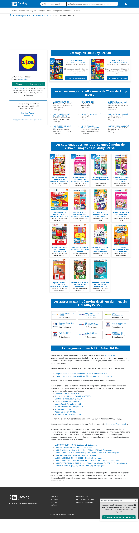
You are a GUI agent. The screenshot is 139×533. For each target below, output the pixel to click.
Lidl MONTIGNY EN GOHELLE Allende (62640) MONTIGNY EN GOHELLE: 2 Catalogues (91, 465)
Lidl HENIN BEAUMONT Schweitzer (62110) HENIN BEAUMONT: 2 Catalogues (87, 455)
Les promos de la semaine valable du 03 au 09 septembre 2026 (81, 376)
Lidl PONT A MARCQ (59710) (118, 128)
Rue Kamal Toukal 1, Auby (116, 426)
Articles (77, 11)
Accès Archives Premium (85, 501)
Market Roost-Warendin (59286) (91, 326)
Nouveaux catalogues (27, 11)
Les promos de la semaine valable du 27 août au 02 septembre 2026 (83, 378)
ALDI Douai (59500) (66, 335)
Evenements (54, 504)
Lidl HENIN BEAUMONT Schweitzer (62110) (61, 117)
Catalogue (54, 498)
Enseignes (41, 11)
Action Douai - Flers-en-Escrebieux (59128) (92, 317)
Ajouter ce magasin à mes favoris (120, 517)
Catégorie (53, 507)
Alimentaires (23, 81)
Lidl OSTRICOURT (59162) (62, 104)
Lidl (30, 16)
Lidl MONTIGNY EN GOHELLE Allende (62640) (90, 129)
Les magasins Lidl (42, 16)
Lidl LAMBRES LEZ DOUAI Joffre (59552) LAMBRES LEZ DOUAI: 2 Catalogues (87, 463)
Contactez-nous (82, 498)
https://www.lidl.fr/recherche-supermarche (28, 122)
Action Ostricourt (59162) (91, 336)
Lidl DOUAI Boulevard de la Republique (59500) (117, 105)
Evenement (67, 11)
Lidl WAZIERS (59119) (88, 104)
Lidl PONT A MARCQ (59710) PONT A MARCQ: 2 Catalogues (80, 468)
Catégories (57, 11)
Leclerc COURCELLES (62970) (66, 316)
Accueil (14, 11)
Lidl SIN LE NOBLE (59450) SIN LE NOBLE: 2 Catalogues (78, 460)
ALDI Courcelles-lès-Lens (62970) (119, 326)
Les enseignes (21, 16)
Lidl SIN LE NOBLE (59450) (118, 116)
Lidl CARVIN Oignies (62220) (91, 116)
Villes (49, 11)
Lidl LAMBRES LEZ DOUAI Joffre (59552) (62, 129)
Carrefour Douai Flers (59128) (66, 326)
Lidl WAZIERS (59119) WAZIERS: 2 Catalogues (73, 450)
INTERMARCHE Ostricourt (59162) (118, 336)
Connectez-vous (18, 90)
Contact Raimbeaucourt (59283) (117, 317)
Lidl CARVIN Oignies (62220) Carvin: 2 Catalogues (76, 457)
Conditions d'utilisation (84, 504)
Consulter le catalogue (76, 80)
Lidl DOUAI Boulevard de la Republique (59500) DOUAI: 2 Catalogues (83, 452)
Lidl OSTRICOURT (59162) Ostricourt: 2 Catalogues (76, 447)
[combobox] (54, 3)
